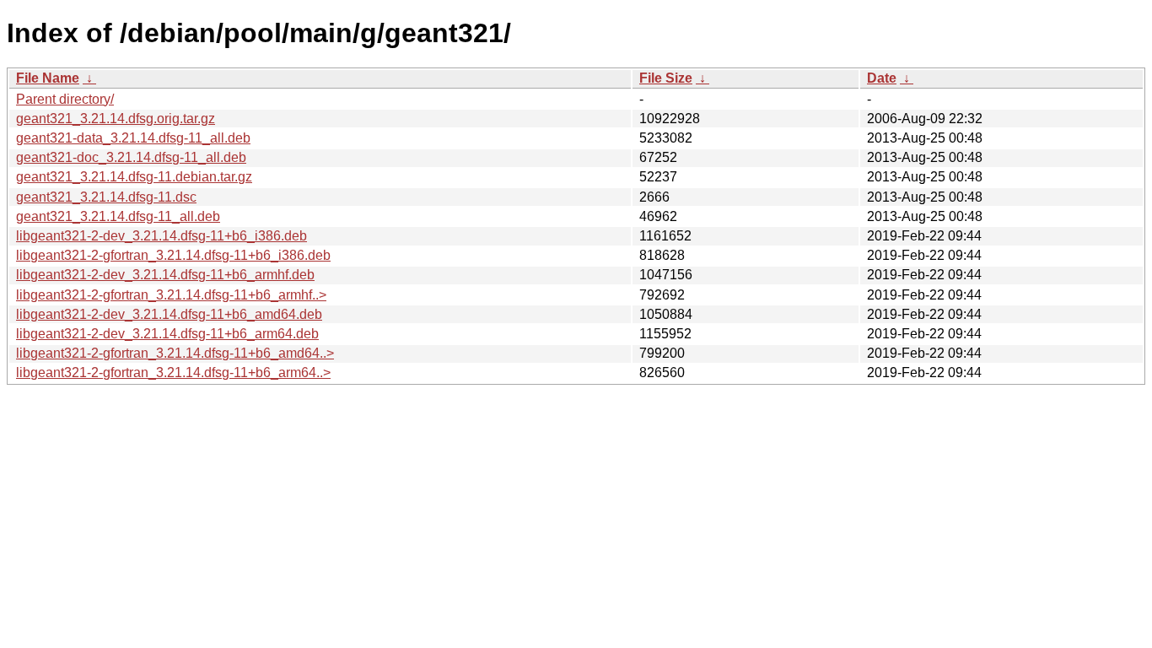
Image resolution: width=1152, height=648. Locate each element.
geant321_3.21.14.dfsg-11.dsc (106, 197)
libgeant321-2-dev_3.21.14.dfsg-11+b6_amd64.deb (169, 314)
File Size (665, 78)
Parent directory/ (65, 99)
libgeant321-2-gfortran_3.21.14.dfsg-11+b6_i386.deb (173, 255)
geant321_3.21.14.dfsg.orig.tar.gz (115, 118)
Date (881, 78)
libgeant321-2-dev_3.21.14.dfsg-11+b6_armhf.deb (165, 274)
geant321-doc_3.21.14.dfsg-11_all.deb (131, 157)
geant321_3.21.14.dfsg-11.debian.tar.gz (134, 177)
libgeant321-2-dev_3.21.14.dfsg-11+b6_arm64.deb (167, 334)
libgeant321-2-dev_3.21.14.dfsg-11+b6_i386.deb (161, 236)
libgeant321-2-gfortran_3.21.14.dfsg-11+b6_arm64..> (173, 372)
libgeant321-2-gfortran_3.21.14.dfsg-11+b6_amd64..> (175, 353)
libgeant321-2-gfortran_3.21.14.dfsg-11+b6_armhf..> (171, 295)
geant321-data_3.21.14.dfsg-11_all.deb (133, 138)
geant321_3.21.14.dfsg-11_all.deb (118, 216)
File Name (47, 78)
